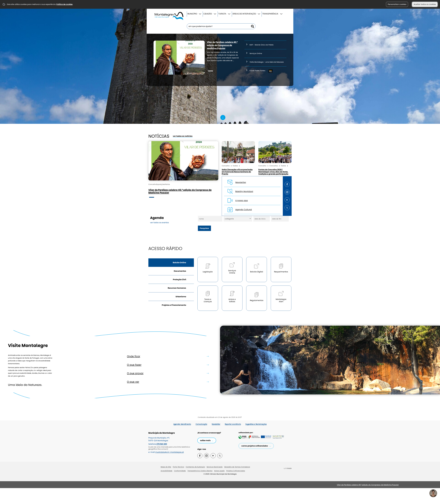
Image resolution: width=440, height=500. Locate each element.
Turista (222, 14)
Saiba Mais (205, 440)
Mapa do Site (166, 467)
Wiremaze (288, 468)
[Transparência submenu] (281, 14)
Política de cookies (64, 4)
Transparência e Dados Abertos (199, 471)
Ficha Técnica (178, 467)
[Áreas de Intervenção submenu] (259, 14)
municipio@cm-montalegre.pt (169, 452)
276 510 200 (161, 444)
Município (192, 14)
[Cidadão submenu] (215, 14)
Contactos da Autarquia (195, 467)
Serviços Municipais (215, 467)
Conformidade (180, 471)
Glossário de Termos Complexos (237, 467)
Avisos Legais (219, 471)
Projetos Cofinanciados (235, 471)
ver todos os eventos (159, 222)
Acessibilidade (166, 471)
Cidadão (207, 14)
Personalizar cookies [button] (397, 4)
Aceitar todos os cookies (425, 4)
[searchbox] (221, 26)
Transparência (270, 14)
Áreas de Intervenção (244, 14)
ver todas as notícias (182, 136)
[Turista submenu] (229, 14)
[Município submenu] (200, 14)
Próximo (263, 486)
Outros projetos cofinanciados (254, 446)
